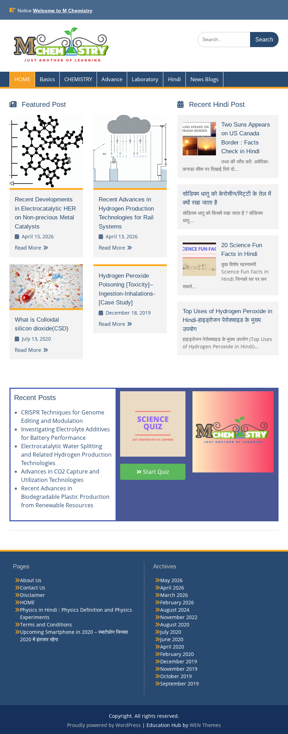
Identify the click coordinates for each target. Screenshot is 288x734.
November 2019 (178, 668)
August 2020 (174, 624)
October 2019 (176, 676)
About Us (30, 580)
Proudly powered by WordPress (104, 725)
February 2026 (177, 602)
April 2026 (172, 587)
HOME (22, 79)
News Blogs (204, 79)
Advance (112, 79)
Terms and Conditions (46, 624)
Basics (47, 79)
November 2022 (178, 617)
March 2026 (174, 595)
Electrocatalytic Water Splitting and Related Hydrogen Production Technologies (66, 454)
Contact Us (32, 587)
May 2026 (171, 580)
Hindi (174, 79)
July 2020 (170, 632)
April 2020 (172, 646)
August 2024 (174, 609)
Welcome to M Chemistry (62, 10)
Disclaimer (32, 595)
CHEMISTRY (78, 79)
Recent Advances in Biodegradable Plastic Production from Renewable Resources (65, 496)
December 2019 (178, 661)
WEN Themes (205, 725)
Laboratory (145, 79)
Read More (28, 247)
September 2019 (179, 683)
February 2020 (177, 654)
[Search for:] (238, 39)
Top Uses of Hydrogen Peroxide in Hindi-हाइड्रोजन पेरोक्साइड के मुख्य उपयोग (227, 320)
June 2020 (171, 639)
